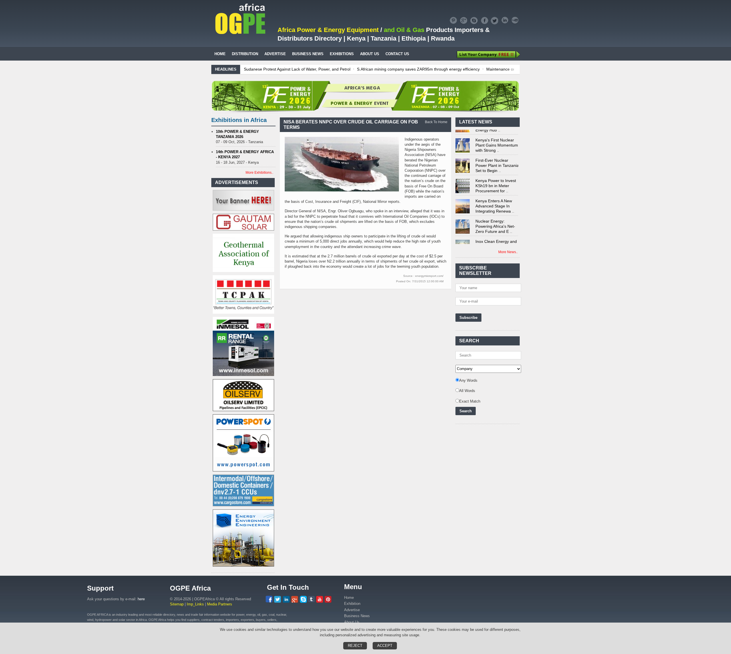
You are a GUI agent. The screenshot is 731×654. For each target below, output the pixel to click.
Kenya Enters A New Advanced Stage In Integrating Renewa (493, 198)
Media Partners (219, 604)
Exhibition (352, 603)
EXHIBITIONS (342, 54)
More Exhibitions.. (259, 173)
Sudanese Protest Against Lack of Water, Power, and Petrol (297, 69)
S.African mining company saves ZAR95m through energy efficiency (418, 69)
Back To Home (436, 122)
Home (349, 597)
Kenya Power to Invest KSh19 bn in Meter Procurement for (495, 178)
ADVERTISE (275, 54)
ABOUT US (369, 54)
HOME (220, 54)
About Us (352, 622)
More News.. (508, 252)
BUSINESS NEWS (308, 54)
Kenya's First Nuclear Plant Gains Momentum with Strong (496, 137)
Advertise (352, 610)
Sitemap (177, 604)
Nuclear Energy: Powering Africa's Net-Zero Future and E (495, 218)
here (141, 599)
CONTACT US (397, 54)
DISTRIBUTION (245, 54)
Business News (357, 616)
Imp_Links (195, 604)
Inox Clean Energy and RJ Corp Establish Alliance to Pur (496, 239)
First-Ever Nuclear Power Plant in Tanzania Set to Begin (497, 158)
